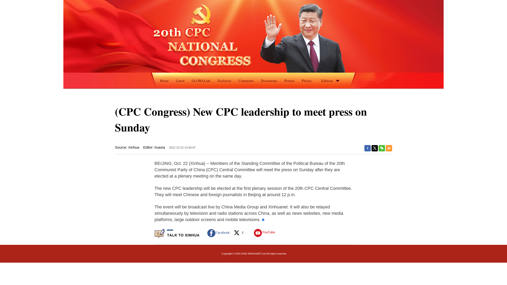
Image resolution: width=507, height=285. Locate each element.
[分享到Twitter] (375, 148)
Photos (307, 80)
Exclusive (224, 80)
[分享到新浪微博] (389, 148)
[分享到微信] (382, 148)
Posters (289, 80)
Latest (180, 80)
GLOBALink (201, 80)
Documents (269, 80)
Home (164, 80)
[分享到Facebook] (367, 148)
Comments (246, 80)
